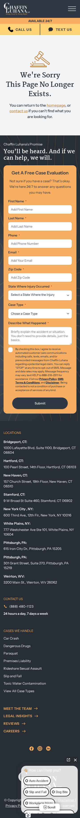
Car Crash (11, 638)
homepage (56, 105)
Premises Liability (17, 661)
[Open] (72, 8)
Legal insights (18, 716)
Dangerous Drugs (17, 646)
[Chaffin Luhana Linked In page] (48, 748)
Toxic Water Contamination (25, 683)
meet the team (18, 708)
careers (12, 731)
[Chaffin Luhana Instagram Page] (40, 748)
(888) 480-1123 (21, 606)
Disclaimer (52, 382)
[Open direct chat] (68, 760)
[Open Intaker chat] (28, 816)
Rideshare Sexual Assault (23, 668)
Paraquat (11, 653)
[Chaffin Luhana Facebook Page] (31, 748)
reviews (12, 723)
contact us (19, 111)
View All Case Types (19, 691)
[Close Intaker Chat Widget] (75, 760)
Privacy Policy (48, 379)
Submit (40, 403)
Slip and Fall (13, 676)
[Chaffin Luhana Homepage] (20, 9)
